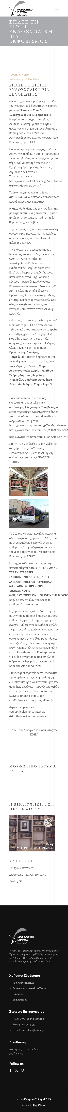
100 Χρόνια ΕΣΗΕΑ (19, 868)
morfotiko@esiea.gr (32, 1030)
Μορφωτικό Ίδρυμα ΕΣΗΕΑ (37, 1099)
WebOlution (39, 1105)
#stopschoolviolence (21, 711)
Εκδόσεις (13, 881)
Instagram (22, 1070)
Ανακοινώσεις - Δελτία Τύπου (24, 79)
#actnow (40, 711)
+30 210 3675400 (34, 1018)
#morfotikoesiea (36, 716)
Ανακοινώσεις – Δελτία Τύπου (24, 874)
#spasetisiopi (17, 707)
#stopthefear (17, 716)
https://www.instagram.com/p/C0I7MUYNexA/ (37, 425)
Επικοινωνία (20, 999)
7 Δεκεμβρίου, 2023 (19, 74)
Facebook (10, 1070)
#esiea (30, 707)
